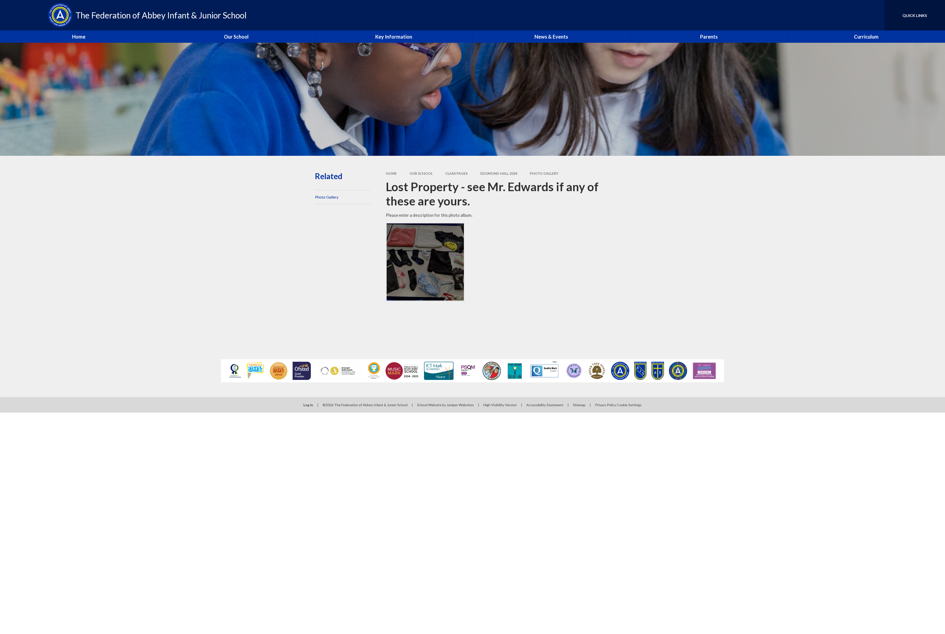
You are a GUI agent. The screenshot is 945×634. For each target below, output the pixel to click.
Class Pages (456, 173)
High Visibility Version (500, 405)
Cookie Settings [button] (629, 405)
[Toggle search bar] (875, 15)
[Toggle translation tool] (858, 15)
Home (391, 173)
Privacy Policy (605, 405)
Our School (421, 173)
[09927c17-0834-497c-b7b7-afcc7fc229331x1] (425, 262)
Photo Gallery (544, 173)
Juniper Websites (460, 405)
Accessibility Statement (544, 405)
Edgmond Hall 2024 (498, 173)
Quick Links (914, 15)
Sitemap (579, 405)
